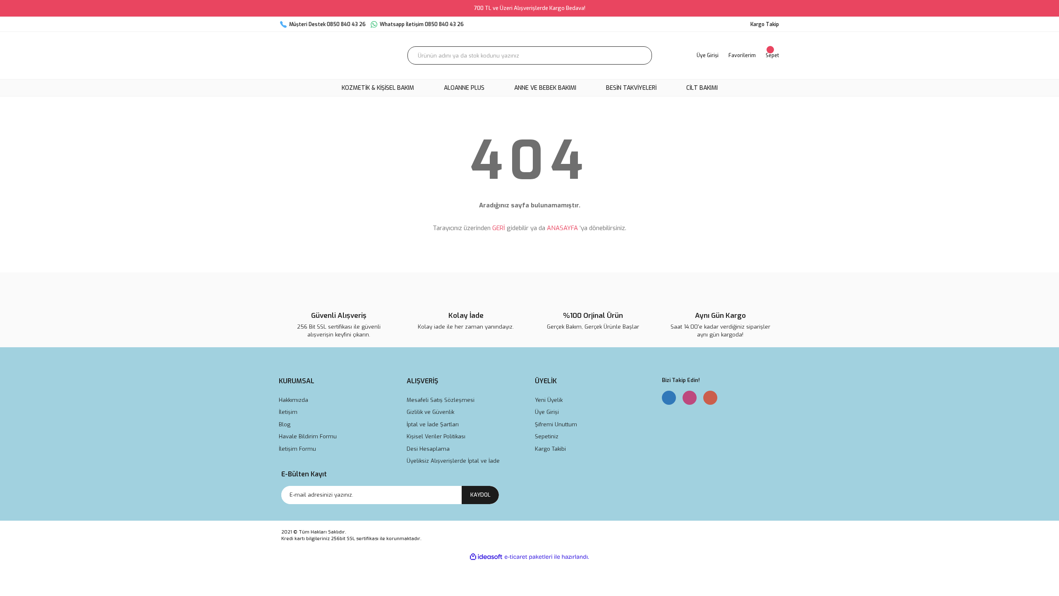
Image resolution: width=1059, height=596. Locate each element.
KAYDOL (480, 494)
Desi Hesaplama (428, 448)
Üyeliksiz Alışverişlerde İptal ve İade (453, 460)
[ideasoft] (486, 557)
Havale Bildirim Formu (308, 436)
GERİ (498, 228)
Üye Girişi (547, 412)
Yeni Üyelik (549, 400)
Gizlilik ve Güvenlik (430, 412)
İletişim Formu (297, 448)
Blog (284, 424)
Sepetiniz (546, 436)
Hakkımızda (293, 400)
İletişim (288, 412)
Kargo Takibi (550, 448)
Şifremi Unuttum (556, 424)
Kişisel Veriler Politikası (436, 436)
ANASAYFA (562, 228)
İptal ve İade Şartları (433, 424)
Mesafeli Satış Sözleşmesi (440, 400)
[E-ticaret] (528, 556)
